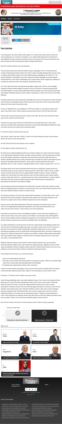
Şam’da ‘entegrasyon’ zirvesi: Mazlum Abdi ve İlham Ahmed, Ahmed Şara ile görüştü (43, 410)
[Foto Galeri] (55, 2)
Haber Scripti (29, 394)
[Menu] (50, 2)
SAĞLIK (46, 384)
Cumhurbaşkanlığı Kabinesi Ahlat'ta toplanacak (41, 408)
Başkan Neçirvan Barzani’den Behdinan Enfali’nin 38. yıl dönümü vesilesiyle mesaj (14, 406)
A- (60, 50)
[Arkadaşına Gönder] (22, 40)
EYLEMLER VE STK (15, 386)
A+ (60, 47)
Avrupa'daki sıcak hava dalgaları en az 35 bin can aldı (43, 415)
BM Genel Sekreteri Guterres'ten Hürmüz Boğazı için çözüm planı (15, 410)
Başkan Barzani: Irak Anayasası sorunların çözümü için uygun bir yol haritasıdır (15, 418)
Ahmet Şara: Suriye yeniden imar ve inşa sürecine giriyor (13, 415)
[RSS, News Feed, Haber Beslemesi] (32, 389)
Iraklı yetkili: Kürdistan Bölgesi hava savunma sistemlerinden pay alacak (44, 406)
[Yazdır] (25, 40)
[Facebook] (13, 40)
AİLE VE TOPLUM (15, 384)
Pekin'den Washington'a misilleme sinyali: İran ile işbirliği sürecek (15, 413)
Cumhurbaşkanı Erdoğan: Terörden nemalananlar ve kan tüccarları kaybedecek (44, 404)
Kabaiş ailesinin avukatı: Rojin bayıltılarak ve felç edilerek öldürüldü (20, 6)
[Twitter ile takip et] (29, 389)
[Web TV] (52, 2)
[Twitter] (16, 40)
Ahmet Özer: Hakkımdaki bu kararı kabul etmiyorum (42, 412)
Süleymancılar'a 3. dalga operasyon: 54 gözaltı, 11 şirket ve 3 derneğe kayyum (14, 404)
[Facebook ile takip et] (26, 389)
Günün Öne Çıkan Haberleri (7, 399)
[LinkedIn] (19, 40)
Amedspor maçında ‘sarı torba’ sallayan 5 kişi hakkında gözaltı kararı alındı (44, 414)
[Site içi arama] (60, 2)
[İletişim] (57, 2)
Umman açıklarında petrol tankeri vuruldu (10, 412)
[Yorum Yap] (28, 40)
